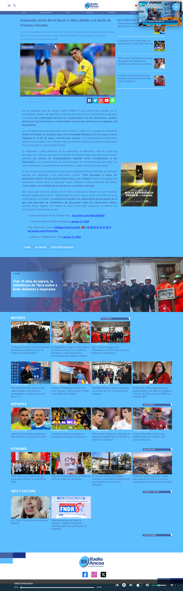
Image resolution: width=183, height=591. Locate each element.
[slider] (21, 588)
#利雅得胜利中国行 (98, 227)
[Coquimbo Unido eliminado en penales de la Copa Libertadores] (71, 429)
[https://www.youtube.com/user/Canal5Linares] (107, 100)
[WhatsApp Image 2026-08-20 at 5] (30, 383)
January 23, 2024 (80, 221)
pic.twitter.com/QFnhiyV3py (43, 231)
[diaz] (30, 429)
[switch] (139, 585)
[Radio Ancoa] (91, 9)
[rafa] (159, 68)
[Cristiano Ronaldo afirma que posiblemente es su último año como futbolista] (152, 429)
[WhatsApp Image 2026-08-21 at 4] (112, 383)
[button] (27, 247)
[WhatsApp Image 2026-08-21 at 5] (71, 383)
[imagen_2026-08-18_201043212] (152, 383)
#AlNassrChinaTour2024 (67, 227)
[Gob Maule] (71, 518)
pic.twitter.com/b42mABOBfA (88, 215)
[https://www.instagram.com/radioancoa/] (101, 100)
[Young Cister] (30, 518)
